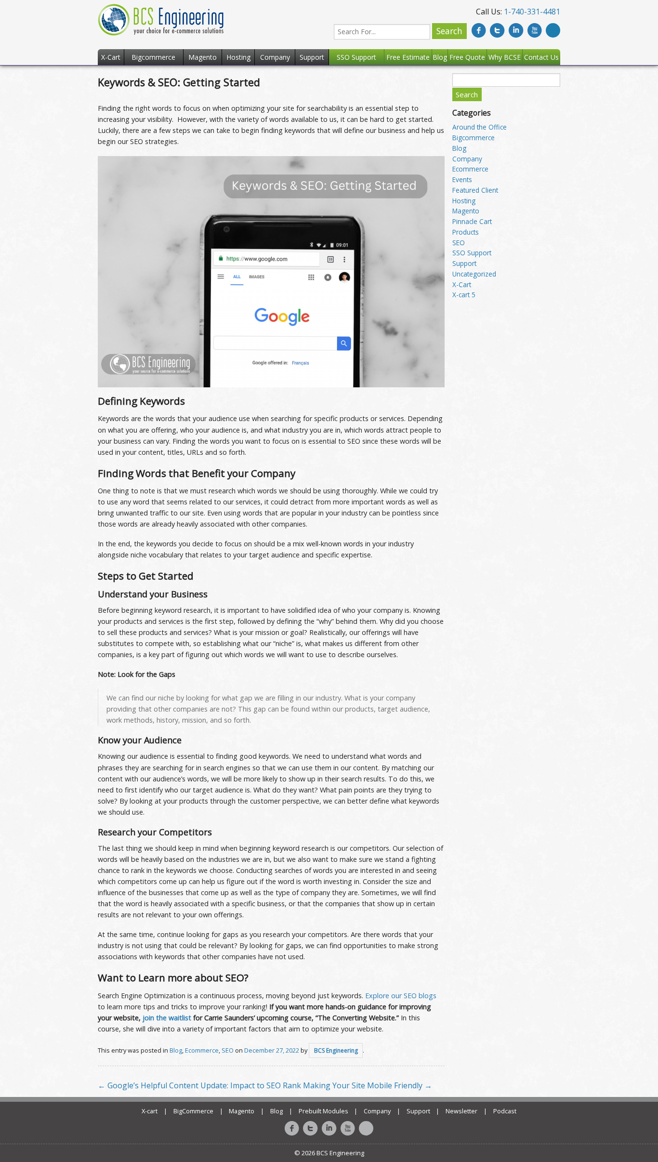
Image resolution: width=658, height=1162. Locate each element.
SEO (228, 1050)
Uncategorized (474, 273)
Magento (465, 210)
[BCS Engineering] (161, 18)
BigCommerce (193, 1111)
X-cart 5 (463, 294)
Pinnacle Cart (472, 221)
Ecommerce (202, 1050)
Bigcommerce (473, 137)
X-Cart (461, 284)
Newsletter (461, 1111)
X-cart (150, 1111)
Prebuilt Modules (323, 1111)
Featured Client (475, 190)
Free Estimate (408, 57)
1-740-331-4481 (532, 11)
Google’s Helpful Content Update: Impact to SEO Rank (199, 1085)
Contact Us (541, 57)
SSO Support (471, 252)
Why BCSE (504, 57)
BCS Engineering (336, 1050)
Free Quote (467, 57)
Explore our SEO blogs (400, 995)
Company (467, 158)
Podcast (504, 1111)
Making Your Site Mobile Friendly (367, 1085)
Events (462, 179)
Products (465, 232)
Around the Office (479, 127)
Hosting (463, 200)
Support (464, 263)
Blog (176, 1050)
